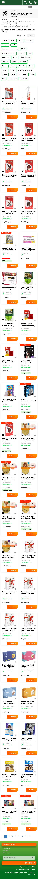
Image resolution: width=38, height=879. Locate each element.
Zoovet (21, 53)
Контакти (7, 853)
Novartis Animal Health (19, 61)
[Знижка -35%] (9, 239)
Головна (6, 848)
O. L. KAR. (29, 40)
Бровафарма (25, 57)
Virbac (12, 70)
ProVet (32, 74)
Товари (6, 851)
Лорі (3, 78)
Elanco (20, 40)
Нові (30, 35)
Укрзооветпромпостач (10, 49)
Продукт (5, 45)
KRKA (23, 49)
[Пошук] (33, 857)
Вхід (30, 6)
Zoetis (14, 45)
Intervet (4, 74)
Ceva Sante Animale (8, 53)
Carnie (31, 66)
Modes (13, 66)
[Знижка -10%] (28, 507)
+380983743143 (28, 867)
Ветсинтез (22, 74)
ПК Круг (4, 66)
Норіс (4, 70)
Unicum (14, 57)
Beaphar (5, 61)
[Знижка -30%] (28, 351)
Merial (13, 74)
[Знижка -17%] (9, 468)
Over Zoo (24, 78)
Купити (13, 117)
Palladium (5, 57)
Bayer (12, 40)
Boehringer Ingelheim (25, 70)
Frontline (22, 66)
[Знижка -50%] (9, 429)
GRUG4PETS (13, 78)
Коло (29, 53)
